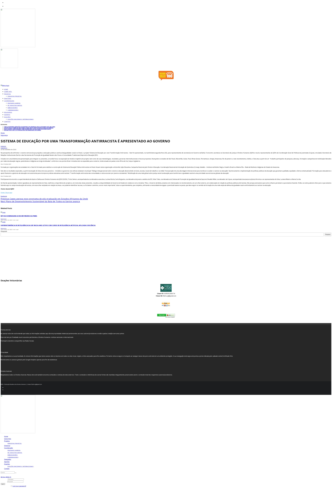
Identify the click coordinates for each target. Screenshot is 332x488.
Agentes (7, 114)
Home (6, 436)
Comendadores (13, 110)
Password (4, 481)
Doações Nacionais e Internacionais (20, 119)
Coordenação (9, 101)
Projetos (7, 94)
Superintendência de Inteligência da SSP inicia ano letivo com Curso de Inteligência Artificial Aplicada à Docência (48, 225)
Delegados (7, 459)
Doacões (7, 117)
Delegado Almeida (14, 103)
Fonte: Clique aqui (6, 193)
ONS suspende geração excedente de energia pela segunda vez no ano (29, 127)
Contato (7, 121)
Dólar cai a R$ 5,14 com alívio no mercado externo (22, 130)
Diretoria (7, 446)
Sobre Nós (7, 439)
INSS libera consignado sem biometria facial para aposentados (27, 129)
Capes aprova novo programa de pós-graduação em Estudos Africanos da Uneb (44, 198)
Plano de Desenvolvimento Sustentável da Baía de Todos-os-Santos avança (40, 201)
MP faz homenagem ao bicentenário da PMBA (19, 216)
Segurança (4, 148)
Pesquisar (4, 231)
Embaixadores (13, 108)
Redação (3, 146)
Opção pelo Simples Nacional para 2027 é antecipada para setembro (28, 128)
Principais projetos (15, 96)
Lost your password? (19, 486)
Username (4, 479)
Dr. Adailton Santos (15, 105)
